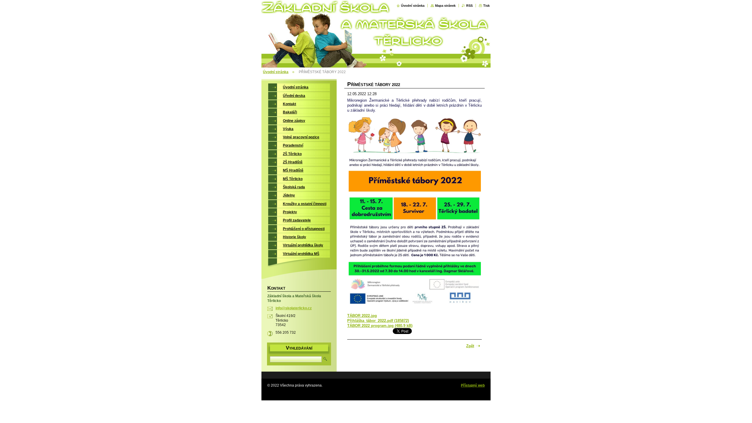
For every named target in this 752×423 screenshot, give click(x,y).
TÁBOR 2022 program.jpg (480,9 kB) (379, 325)
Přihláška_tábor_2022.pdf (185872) (378, 320)
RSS (469, 5)
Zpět (470, 346)
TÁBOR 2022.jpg (362, 315)
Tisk (486, 5)
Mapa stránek (445, 5)
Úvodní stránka (412, 5)
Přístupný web (473, 385)
